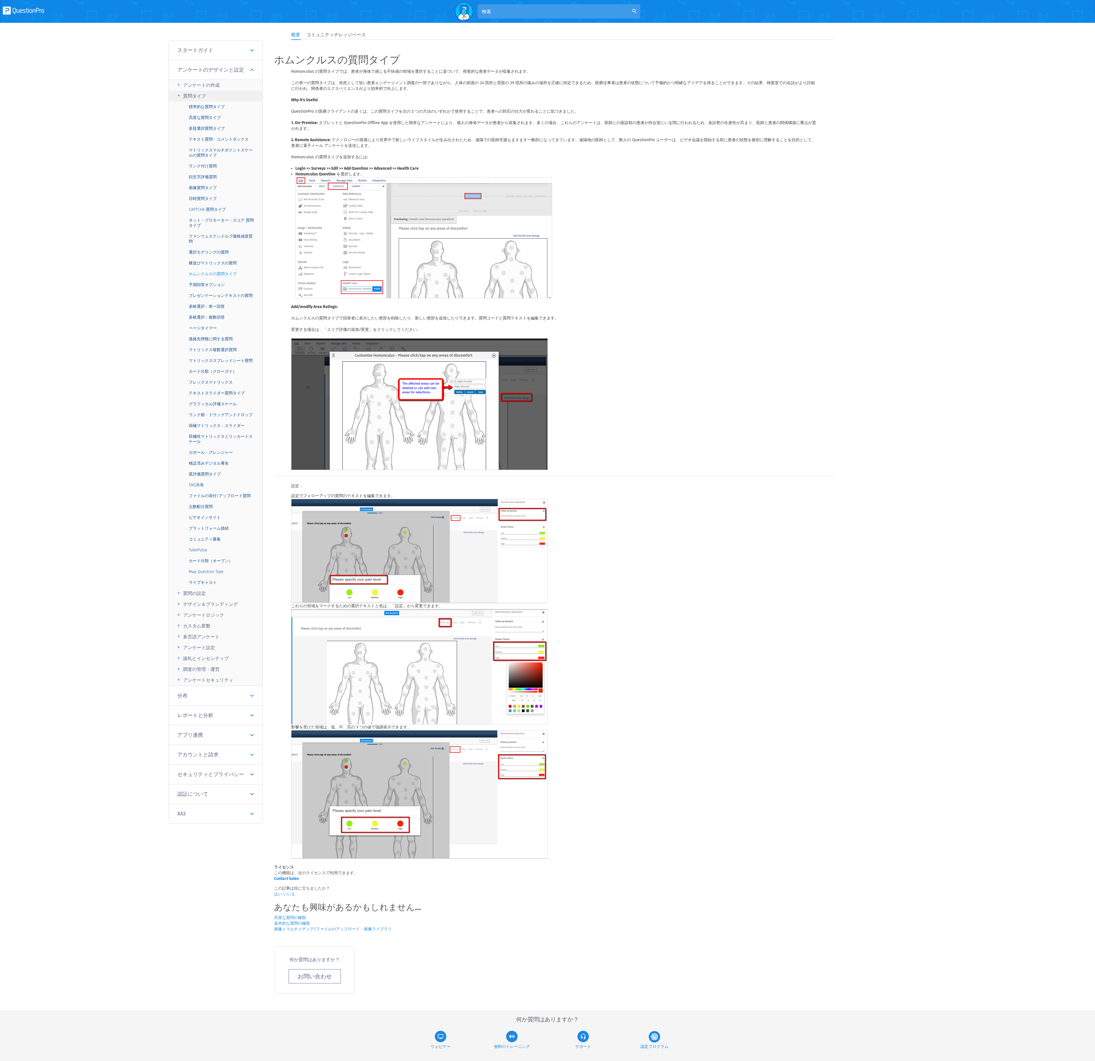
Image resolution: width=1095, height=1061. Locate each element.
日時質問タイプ (203, 198)
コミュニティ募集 (205, 539)
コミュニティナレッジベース (336, 34)
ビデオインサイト (205, 517)
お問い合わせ (315, 976)
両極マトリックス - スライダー (217, 425)
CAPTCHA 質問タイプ (207, 209)
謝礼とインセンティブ (202, 658)
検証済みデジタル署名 (209, 463)
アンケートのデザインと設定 (210, 70)
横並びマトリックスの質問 (213, 263)
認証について (192, 794)
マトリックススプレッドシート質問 (221, 360)
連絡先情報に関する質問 (211, 339)
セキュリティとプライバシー (210, 774)
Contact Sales (286, 878)
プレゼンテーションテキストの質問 (221, 295)
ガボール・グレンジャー (211, 452)
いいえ (289, 894)
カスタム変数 (193, 626)
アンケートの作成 (198, 85)
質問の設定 (191, 593)
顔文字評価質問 (203, 177)
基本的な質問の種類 (292, 923)
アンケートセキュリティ (204, 680)
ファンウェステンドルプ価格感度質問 (221, 239)
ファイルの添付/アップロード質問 (220, 495)
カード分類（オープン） (211, 560)
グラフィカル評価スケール (213, 404)
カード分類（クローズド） (213, 371)
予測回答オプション (207, 284)
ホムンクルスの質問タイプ (213, 274)
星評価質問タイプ (205, 474)
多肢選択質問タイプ (207, 128)
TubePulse (198, 550)
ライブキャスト (203, 582)
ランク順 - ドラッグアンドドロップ (221, 414)
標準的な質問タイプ (207, 106)
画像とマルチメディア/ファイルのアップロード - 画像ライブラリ (333, 929)
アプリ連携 (190, 735)
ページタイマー (203, 328)
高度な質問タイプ (205, 117)
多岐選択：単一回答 (207, 306)
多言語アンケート (198, 636)
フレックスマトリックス (211, 382)
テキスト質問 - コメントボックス (219, 139)
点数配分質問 (201, 506)
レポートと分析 (195, 715)
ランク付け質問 (203, 166)
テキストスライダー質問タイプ (217, 393)
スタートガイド (195, 50)
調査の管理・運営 (198, 669)
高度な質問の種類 (290, 917)
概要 (295, 34)
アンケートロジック (200, 615)
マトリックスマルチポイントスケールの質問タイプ (221, 153)
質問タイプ (191, 96)
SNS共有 (196, 485)
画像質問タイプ (203, 187)
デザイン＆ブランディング (207, 604)
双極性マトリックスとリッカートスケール (221, 439)
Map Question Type (206, 571)
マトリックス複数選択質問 (213, 349)
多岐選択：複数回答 (207, 317)
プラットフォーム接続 (209, 528)
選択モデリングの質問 (209, 252)
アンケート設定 (195, 647)
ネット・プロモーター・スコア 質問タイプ (221, 223)
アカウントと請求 (197, 755)
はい (278, 894)
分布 (182, 696)
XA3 (181, 814)
